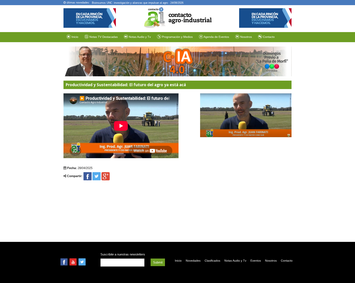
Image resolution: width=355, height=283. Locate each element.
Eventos (255, 260)
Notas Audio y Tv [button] (140, 36)
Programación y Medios (177, 36)
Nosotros (245, 36)
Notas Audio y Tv (235, 260)
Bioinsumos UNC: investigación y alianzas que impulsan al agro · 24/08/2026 (137, 2)
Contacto (268, 36)
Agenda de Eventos (216, 36)
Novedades (193, 260)
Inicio (74, 36)
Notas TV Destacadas (103, 36)
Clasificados (212, 260)
